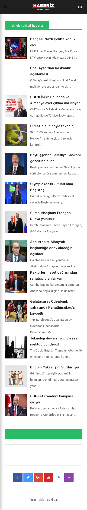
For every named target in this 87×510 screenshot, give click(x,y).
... (43, 434)
